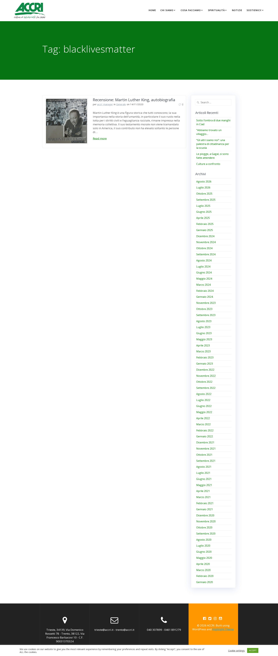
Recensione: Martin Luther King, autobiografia (134, 99)
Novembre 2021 (206, 448)
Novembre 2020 (206, 521)
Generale (121, 104)
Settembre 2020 (205, 533)
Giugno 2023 (204, 333)
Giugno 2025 (204, 212)
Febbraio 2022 (204, 430)
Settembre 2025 (205, 199)
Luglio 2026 (203, 187)
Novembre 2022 (206, 376)
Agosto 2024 (203, 260)
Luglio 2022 (203, 400)
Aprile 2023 (203, 345)
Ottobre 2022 (204, 382)
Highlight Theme (223, 629)
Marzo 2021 (203, 497)
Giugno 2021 (204, 479)
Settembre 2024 (205, 254)
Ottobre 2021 (204, 454)
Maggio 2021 (204, 485)
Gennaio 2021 (204, 509)
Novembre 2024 (206, 242)
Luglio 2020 (203, 545)
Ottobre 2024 (204, 248)
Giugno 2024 (204, 272)
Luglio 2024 (203, 266)
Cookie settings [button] (236, 650)
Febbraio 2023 (204, 357)
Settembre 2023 (205, 315)
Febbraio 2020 (204, 576)
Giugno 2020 (204, 551)
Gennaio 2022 (204, 436)
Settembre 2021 (205, 461)
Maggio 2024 (204, 278)
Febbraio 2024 (204, 291)
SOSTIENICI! (254, 10)
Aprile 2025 (203, 218)
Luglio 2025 (203, 206)
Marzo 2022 (203, 424)
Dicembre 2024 (205, 236)
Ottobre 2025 (204, 193)
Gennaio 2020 (204, 582)
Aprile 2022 (203, 418)
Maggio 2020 (204, 558)
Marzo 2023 (203, 351)
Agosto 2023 (203, 321)
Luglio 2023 (203, 327)
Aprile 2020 (203, 564)
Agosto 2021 (203, 467)
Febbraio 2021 (204, 503)
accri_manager (105, 104)
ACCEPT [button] (252, 650)
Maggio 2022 (204, 412)
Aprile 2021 (203, 491)
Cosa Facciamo (191, 10)
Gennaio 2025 (204, 230)
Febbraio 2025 (204, 224)
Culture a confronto (208, 164)
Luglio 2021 (203, 473)
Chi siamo (166, 10)
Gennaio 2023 (204, 363)
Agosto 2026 (203, 181)
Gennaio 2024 (204, 297)
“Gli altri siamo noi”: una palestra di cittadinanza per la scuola (212, 144)
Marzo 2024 (203, 284)
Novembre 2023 (206, 303)
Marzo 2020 (203, 570)
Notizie (237, 10)
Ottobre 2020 (204, 527)
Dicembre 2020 (205, 515)
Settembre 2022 (205, 388)
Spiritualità (216, 10)
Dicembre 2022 (205, 369)
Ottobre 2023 (204, 309)
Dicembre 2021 (205, 442)
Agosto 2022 (203, 394)
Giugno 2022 (204, 406)
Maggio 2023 (204, 339)
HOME (152, 10)
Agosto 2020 (203, 539)
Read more (100, 138)
